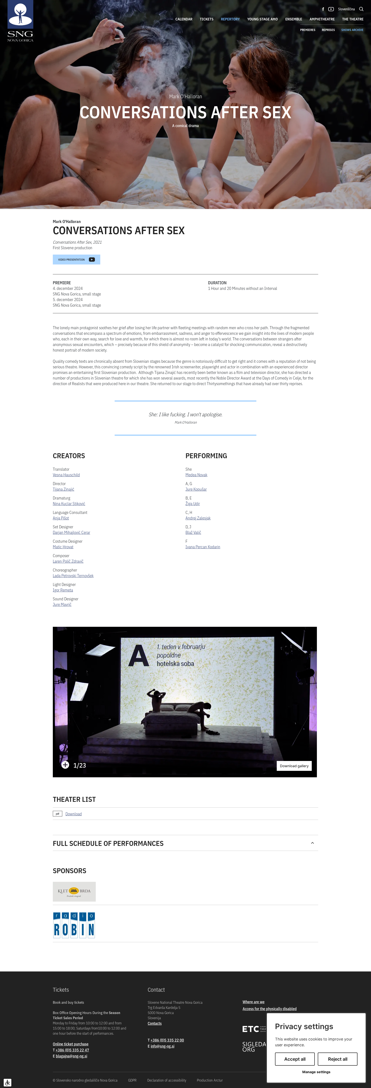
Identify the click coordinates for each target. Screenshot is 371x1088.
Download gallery (294, 766)
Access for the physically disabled (270, 1008)
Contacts (155, 1023)
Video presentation (71, 259)
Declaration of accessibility (166, 1080)
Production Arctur (210, 1080)
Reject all (337, 1059)
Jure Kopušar (196, 489)
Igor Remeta (63, 590)
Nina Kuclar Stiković (69, 503)
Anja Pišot (61, 518)
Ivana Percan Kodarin (203, 546)
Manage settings (316, 1072)
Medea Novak (196, 474)
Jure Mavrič (62, 604)
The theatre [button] (352, 19)
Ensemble (293, 19)
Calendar (183, 19)
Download (73, 813)
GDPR (132, 1080)
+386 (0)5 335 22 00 (167, 1040)
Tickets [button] (206, 19)
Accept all (295, 1059)
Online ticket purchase (70, 1044)
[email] (71, 1056)
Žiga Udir (193, 503)
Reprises (328, 30)
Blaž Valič (193, 532)
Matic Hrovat (63, 546)
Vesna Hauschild (66, 474)
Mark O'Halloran (67, 221)
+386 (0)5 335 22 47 (72, 1050)
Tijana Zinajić (63, 489)
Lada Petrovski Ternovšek (73, 575)
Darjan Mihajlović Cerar (71, 532)
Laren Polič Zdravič (68, 561)
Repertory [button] (230, 19)
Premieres (307, 30)
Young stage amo (262, 19)
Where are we (254, 1001)
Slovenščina (346, 9)
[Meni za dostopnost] (7, 1082)
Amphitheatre (322, 19)
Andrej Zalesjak (198, 518)
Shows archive (352, 30)
